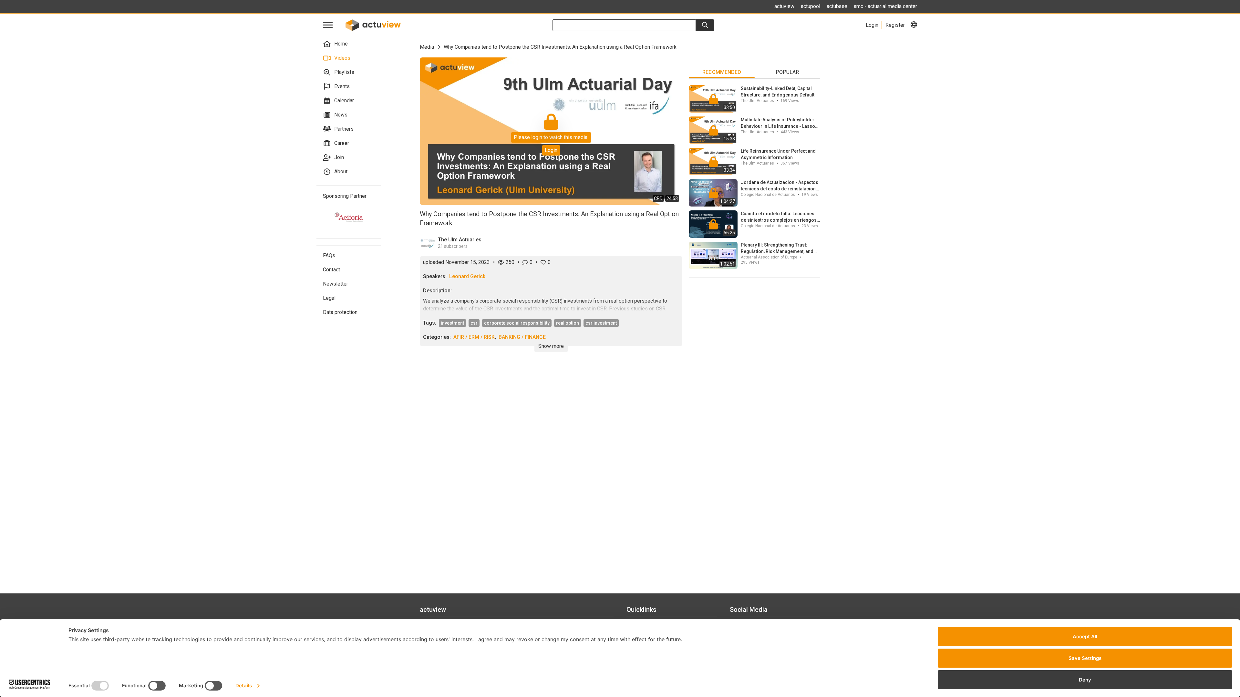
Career (341, 143)
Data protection (340, 312)
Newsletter (335, 284)
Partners (344, 129)
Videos (342, 58)
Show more (551, 346)
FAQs (329, 255)
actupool (810, 6)
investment (452, 323)
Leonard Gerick (467, 276)
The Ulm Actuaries (459, 240)
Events (342, 86)
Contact (331, 270)
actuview (784, 6)
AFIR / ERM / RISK (474, 337)
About (340, 171)
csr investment (601, 323)
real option (567, 323)
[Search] (705, 25)
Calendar (344, 100)
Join (339, 157)
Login (551, 150)
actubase (837, 6)
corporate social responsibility (517, 323)
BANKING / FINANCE (522, 337)
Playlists (344, 72)
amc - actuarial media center (885, 6)
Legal (329, 298)
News (340, 115)
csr (474, 323)
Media (427, 47)
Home (341, 44)
